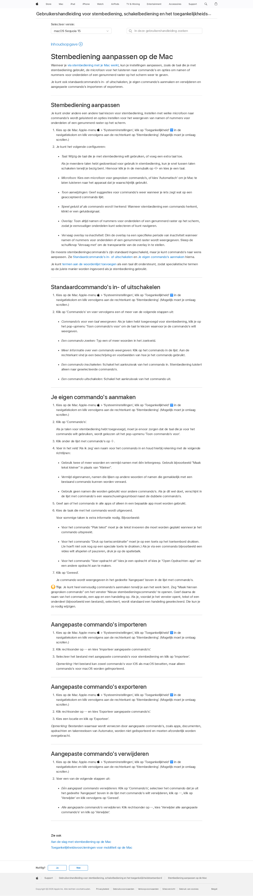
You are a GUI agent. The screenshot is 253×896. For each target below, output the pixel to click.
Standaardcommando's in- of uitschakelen (103, 257)
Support (48, 878)
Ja (57, 868)
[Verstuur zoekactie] (131, 31)
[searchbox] (164, 31)
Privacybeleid (102, 889)
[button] (206, 4)
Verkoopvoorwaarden (148, 889)
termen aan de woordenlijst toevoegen (89, 264)
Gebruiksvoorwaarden (123, 889)
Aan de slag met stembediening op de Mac (81, 842)
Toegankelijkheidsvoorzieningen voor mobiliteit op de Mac (91, 847)
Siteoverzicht (168, 889)
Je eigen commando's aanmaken (161, 257)
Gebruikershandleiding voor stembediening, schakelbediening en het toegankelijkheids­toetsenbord (134, 13)
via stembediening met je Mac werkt (93, 65)
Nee (78, 868)
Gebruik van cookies (189, 889)
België (214, 889)
